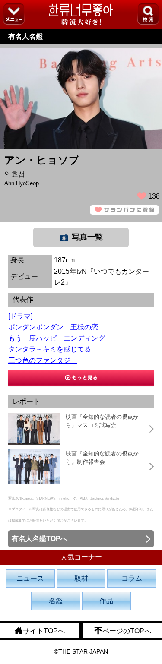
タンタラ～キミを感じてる (49, 349)
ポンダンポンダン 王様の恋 (53, 327)
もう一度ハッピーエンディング (56, 338)
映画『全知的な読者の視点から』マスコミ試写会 (102, 421)
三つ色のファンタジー (42, 360)
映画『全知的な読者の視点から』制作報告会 (102, 457)
